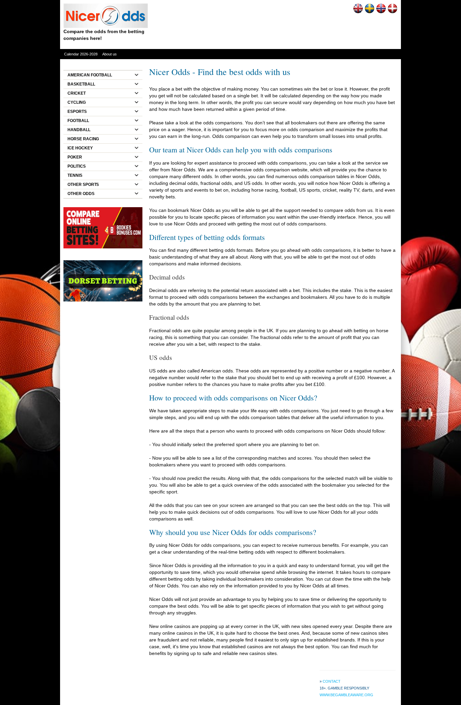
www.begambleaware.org (346, 695)
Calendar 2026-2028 (81, 54)
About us (109, 54)
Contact (332, 681)
